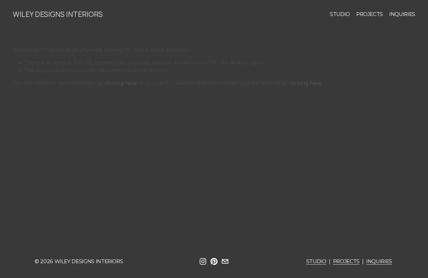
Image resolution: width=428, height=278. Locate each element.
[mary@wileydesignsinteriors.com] (225, 261)
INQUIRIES (402, 14)
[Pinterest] (214, 261)
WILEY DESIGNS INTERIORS (57, 14)
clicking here (120, 83)
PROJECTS (369, 14)
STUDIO (340, 14)
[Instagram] (202, 261)
